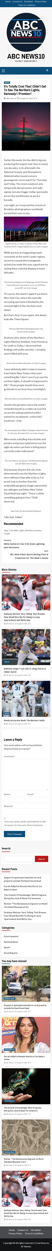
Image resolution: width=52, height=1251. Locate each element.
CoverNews (40, 1243)
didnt (16, 530)
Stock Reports (11, 953)
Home (8, 1)
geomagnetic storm (14, 179)
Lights (22, 530)
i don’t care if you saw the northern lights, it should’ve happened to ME (26, 381)
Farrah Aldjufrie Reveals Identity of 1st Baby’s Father (23, 888)
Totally (7, 533)
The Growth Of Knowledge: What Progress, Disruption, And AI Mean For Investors (25, 897)
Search (6, 848)
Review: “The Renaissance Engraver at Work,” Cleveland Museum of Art (26, 905)
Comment (10, 756)
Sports (7, 83)
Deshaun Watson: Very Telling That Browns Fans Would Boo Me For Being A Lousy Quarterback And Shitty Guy (24, 617)
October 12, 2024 (26, 98)
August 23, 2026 (22, 724)
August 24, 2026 (22, 624)
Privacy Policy (41, 1)
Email (30, 794)
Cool (11, 530)
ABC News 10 (11, 98)
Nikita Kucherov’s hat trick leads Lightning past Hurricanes (24, 544)
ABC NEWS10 (26, 56)
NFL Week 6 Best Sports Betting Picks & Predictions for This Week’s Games (29, 554)
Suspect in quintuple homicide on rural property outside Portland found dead (22, 879)
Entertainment (11, 936)
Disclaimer (28, 1)
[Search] (47, 70)
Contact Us (17, 1)
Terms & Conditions (26, 5)
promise (37, 530)
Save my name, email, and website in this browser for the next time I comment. (25, 823)
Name (7, 794)
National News (11, 942)
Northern (30, 530)
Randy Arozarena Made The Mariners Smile (24, 720)
